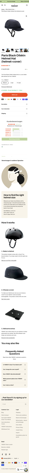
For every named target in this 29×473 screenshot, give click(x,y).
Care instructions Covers (5, 423)
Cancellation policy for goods (21, 436)
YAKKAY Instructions (6, 426)
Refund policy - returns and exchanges (21, 421)
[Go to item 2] (8, 50)
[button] (4, 65)
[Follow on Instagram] (6, 454)
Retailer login (4, 449)
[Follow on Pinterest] (9, 454)
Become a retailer (5, 447)
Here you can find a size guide (8, 260)
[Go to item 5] (21, 50)
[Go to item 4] (17, 51)
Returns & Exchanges (21, 417)
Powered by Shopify (13, 468)
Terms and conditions (21, 415)
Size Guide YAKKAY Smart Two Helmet (6, 418)
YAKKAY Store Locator (6, 444)
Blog (2, 412)
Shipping (18, 412)
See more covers (5, 299)
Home (2, 9)
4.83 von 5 (18, 124)
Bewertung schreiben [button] (14, 139)
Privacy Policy (19, 427)
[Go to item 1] (3, 50)
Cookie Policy (19, 430)
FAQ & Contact (5, 415)
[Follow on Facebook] (2, 454)
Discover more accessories (8, 337)
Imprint (17, 432)
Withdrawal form (5, 429)
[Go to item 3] (12, 50)
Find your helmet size (6, 86)
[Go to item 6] (26, 50)
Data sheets (19, 424)
